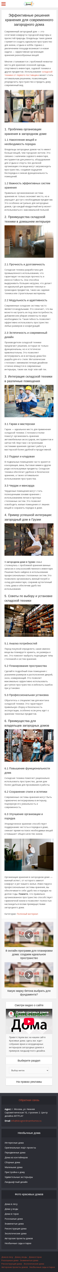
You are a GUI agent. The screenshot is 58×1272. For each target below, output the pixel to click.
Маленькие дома (13, 1167)
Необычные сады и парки (18, 1243)
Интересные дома (14, 1142)
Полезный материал (27, 913)
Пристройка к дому (15, 1172)
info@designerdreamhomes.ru (26, 1120)
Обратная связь (29, 1100)
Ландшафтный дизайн (16, 1181)
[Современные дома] (29, 3)
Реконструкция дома (15, 1228)
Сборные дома (12, 1162)
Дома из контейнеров (16, 1157)
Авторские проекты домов (19, 1238)
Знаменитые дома (14, 1223)
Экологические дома (15, 1233)
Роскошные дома (14, 1218)
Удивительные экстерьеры (19, 1177)
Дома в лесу (11, 1204)
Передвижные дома (15, 1152)
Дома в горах (12, 1213)
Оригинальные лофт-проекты (20, 1147)
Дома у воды (11, 1208)
